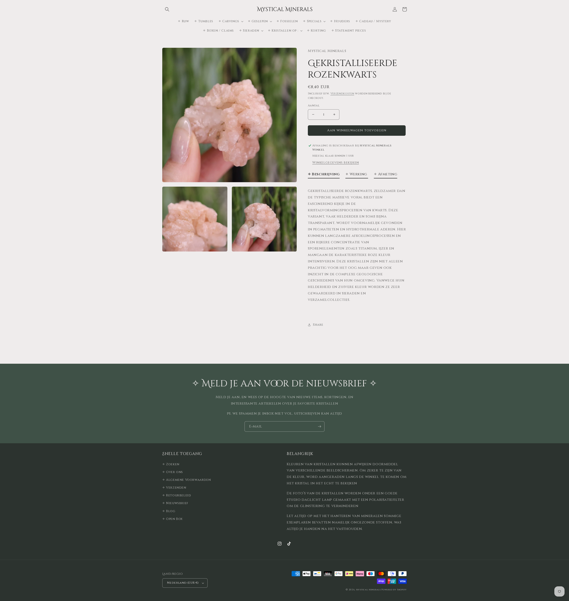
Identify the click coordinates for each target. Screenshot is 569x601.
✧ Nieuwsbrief (175, 503)
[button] (167, 9)
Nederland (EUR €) (183, 583)
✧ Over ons (172, 472)
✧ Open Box (172, 519)
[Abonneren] (319, 426)
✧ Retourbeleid (176, 495)
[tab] (324, 175)
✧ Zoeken (170, 464)
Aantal (313, 106)
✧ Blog (168, 511)
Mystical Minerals (368, 589)
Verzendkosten (342, 93)
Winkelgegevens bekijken (335, 162)
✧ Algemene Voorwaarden (186, 480)
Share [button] (318, 325)
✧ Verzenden (174, 487)
